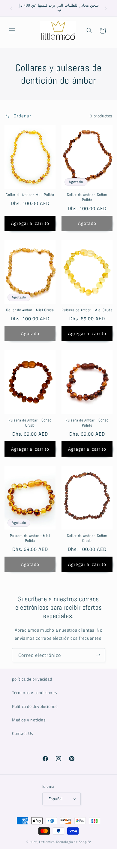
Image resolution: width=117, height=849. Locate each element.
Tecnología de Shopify (73, 841)
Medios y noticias (29, 720)
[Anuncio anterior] (11, 8)
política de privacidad (32, 679)
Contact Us (22, 733)
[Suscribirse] (98, 655)
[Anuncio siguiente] (105, 8)
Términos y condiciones (34, 692)
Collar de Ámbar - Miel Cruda (30, 310)
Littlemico (47, 841)
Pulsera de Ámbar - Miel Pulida (30, 538)
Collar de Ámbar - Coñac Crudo (87, 538)
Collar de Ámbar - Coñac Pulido (87, 197)
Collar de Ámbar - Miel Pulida (30, 194)
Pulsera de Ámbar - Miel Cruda (87, 310)
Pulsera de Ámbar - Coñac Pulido (87, 423)
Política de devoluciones (35, 706)
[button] (12, 30)
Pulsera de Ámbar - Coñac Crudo (30, 423)
